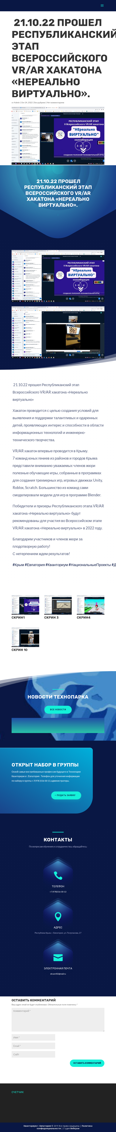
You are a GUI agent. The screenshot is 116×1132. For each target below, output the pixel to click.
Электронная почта (58, 968)
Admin (17, 102)
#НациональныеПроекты (90, 564)
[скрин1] (25, 614)
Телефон (58, 886)
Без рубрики (39, 102)
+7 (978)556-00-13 (58, 891)
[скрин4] (90, 614)
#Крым (18, 564)
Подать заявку (66, 795)
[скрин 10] (25, 647)
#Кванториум (57, 564)
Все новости (58, 709)
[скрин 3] (58, 614)
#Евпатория (35, 564)
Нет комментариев (55, 102)
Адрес (58, 927)
